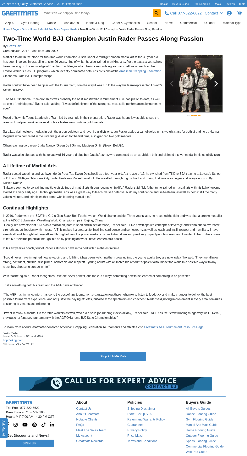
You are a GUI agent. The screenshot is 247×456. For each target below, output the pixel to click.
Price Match (135, 435)
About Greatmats (87, 414)
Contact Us (83, 408)
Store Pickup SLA (139, 414)
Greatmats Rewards (89, 441)
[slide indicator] (188, 115)
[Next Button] (216, 84)
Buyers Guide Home (25, 29)
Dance (51, 23)
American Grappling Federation (140, 71)
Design (164, 3)
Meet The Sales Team (91, 430)
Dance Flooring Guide (201, 414)
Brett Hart (14, 46)
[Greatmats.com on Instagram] (16, 425)
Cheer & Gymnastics (126, 23)
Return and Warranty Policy (146, 419)
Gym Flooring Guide (199, 419)
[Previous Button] (172, 84)
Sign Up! (30, 443)
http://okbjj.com (13, 340)
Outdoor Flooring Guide (202, 435)
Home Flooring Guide (200, 430)
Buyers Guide (180, 3)
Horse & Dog (95, 23)
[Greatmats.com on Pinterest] (34, 425)
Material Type (232, 23)
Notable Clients (86, 419)
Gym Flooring (30, 23)
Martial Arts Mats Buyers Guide (59, 29)
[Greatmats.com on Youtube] (25, 425)
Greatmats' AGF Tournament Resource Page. (174, 327)
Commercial (188, 23)
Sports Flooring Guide (201, 441)
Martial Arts (71, 23)
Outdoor (209, 23)
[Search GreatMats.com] (157, 13)
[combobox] (101, 13)
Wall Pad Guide (196, 451)
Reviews (230, 3)
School (152, 23)
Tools (242, 3)
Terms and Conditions (142, 441)
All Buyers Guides (198, 408)
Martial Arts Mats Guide (201, 424)
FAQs (80, 424)
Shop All (9, 23)
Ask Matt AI (3, 428)
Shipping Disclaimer (141, 408)
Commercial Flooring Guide (205, 446)
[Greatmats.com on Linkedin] (52, 425)
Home (168, 23)
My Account (84, 435)
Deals (217, 3)
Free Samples (201, 3)
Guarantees (135, 424)
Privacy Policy (137, 430)
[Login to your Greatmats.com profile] (229, 13)
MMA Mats (119, 356)
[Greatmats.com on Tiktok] (43, 425)
